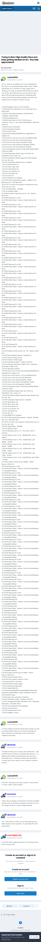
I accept (35, 937)
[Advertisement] (20, 33)
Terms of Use (6, 939)
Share (10, 906)
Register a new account (20, 879)
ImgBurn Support (18, 70)
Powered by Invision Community (20, 930)
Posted (14, 80)
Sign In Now (20, 893)
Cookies (20, 928)
